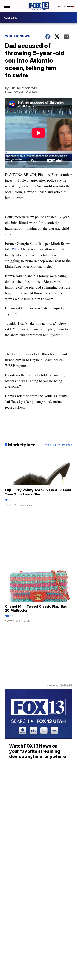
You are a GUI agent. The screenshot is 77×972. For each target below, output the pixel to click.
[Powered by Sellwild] (66, 685)
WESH (17, 249)
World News (18, 36)
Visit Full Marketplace (58, 444)
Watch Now (65, 6)
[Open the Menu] (7, 6)
